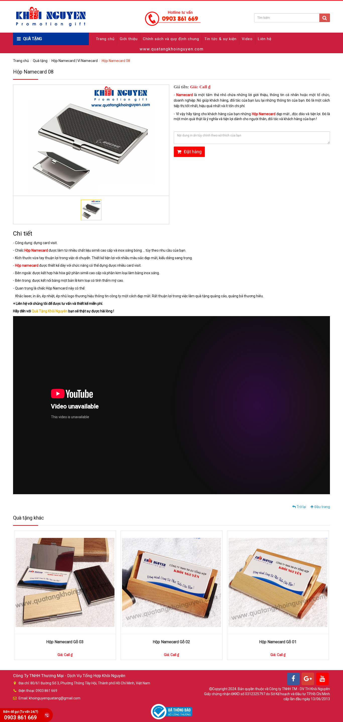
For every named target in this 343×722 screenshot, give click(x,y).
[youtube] (322, 679)
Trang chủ (105, 39)
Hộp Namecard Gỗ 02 (171, 641)
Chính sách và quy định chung (171, 39)
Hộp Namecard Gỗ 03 (65, 641)
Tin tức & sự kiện (220, 39)
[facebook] (293, 679)
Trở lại (301, 507)
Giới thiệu (129, 39)
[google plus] (308, 679)
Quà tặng (40, 61)
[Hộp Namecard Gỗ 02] (171, 582)
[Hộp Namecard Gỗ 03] (65, 582)
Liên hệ (264, 39)
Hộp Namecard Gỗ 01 (278, 641)
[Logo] (108, 16)
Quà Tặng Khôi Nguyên (50, 311)
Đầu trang (322, 507)
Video (247, 39)
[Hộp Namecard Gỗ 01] (277, 582)
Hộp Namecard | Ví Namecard (74, 61)
